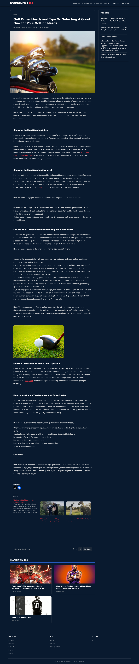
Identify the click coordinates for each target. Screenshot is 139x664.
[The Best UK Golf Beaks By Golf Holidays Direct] (26, 506)
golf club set (44, 187)
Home (15, 14)
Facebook (87, 549)
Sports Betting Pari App (21, 617)
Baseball (98, 3)
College (116, 3)
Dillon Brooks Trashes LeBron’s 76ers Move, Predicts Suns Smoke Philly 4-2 (73, 587)
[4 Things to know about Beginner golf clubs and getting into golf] (52, 508)
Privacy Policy (55, 647)
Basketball (87, 3)
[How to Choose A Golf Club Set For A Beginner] (78, 508)
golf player (29, 381)
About (52, 640)
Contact (125, 3)
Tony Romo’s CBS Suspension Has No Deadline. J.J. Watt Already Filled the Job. (28, 587)
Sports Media (21, 3)
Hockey (107, 3)
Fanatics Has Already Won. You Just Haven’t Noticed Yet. (113, 56)
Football (76, 3)
